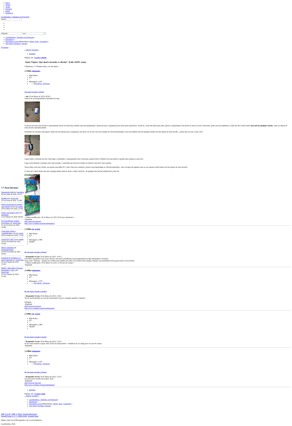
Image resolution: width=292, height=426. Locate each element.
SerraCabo (14, 198)
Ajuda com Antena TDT (10, 213)
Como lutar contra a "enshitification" (8, 232)
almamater (5, 215)
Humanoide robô (7, 192)
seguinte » (35, 50)
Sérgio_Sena (34, 42)
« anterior (28, 50)
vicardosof (43, 42)
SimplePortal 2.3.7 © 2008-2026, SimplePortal (19, 416)
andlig (21, 239)
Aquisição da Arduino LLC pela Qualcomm (11, 259)
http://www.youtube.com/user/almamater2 (40, 223)
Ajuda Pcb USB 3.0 (8, 239)
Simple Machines (30, 414)
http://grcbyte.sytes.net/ (33, 221)
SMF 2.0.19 (5, 414)
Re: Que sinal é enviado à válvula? (36, 252)
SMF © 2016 (17, 414)
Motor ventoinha (7, 248)
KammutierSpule (7, 250)
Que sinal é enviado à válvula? (34, 92)
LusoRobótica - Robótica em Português (15, 17)
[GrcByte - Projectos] (42, 84)
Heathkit (4, 198)
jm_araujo (19, 207)
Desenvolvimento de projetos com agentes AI (11, 206)
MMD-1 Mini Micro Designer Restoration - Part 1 (12, 269)
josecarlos (20, 192)
